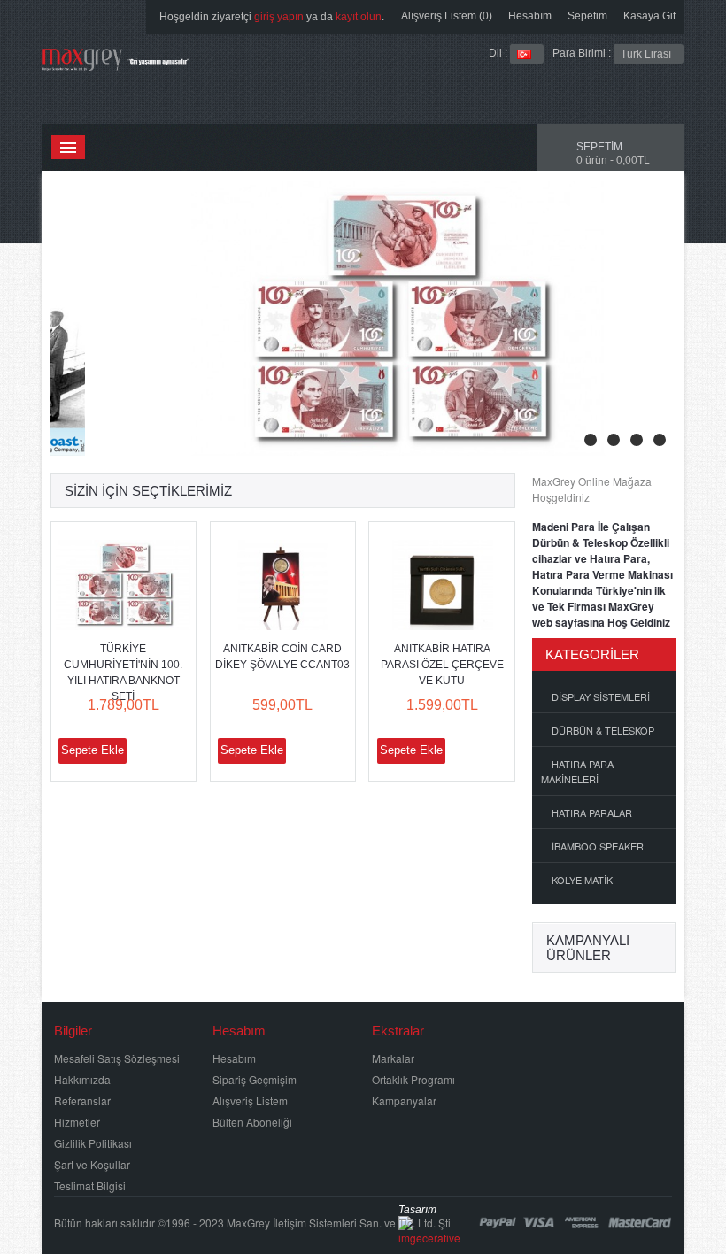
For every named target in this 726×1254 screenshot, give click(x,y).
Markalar (393, 1058)
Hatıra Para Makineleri (577, 771)
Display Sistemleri (601, 696)
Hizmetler (77, 1121)
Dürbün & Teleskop (603, 730)
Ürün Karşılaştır (174, 751)
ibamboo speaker (598, 846)
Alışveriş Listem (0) (446, 16)
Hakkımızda (82, 1079)
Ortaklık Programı (413, 1079)
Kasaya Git (649, 16)
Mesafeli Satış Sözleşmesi (117, 1058)
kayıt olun (359, 17)
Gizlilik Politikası (93, 1142)
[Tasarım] (429, 1227)
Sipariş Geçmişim (254, 1079)
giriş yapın (279, 17)
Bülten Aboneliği (252, 1121)
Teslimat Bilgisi (90, 1185)
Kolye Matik (582, 880)
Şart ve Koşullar (92, 1164)
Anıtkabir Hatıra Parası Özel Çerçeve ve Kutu (442, 664)
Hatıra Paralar (592, 812)
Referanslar (82, 1100)
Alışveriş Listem (250, 1100)
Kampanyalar (404, 1100)
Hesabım (530, 16)
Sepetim (587, 16)
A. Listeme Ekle (143, 751)
